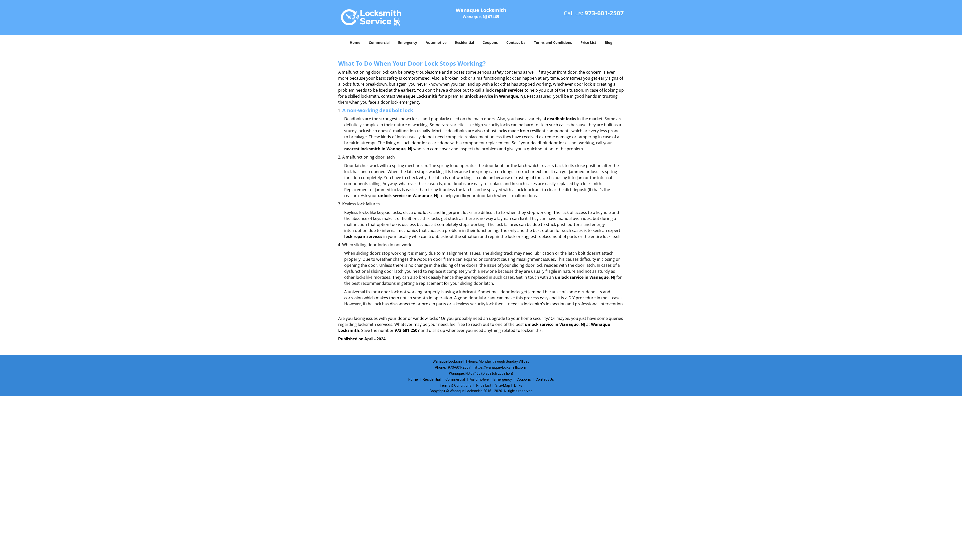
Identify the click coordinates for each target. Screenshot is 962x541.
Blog (608, 42)
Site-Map (502, 385)
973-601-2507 (604, 13)
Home (355, 42)
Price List (588, 42)
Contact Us (515, 42)
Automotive (436, 42)
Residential (464, 42)
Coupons (490, 42)
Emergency (407, 42)
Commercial (379, 42)
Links (518, 385)
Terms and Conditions (553, 42)
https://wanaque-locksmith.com (500, 367)
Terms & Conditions (455, 385)
